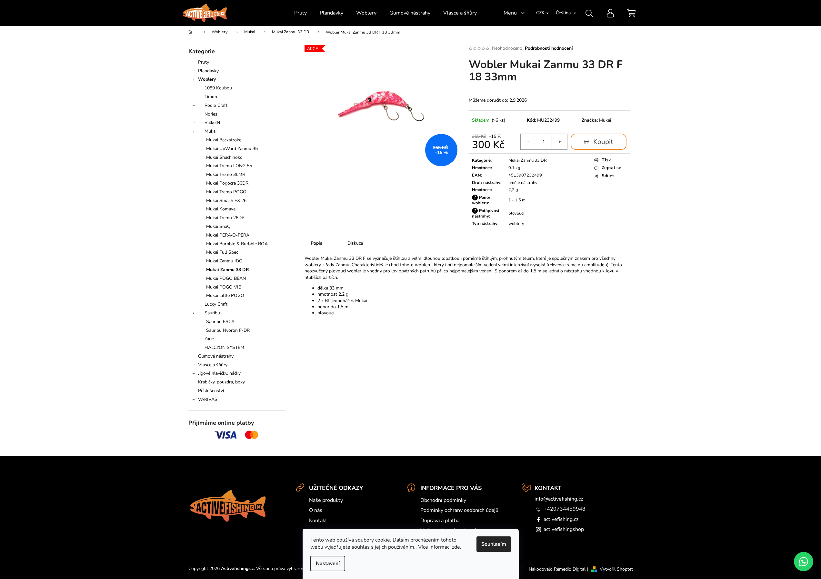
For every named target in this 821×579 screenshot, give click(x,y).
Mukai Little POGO (225, 295)
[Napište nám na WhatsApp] (803, 561)
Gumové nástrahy (216, 356)
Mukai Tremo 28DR (225, 218)
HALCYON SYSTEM (224, 347)
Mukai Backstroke (223, 140)
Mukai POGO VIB (223, 287)
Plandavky (208, 71)
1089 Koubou (218, 88)
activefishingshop (564, 529)
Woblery (207, 79)
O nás (315, 510)
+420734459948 (565, 509)
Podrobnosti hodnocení (549, 48)
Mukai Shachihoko (224, 157)
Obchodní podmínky (443, 500)
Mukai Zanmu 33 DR (227, 270)
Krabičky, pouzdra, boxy (221, 382)
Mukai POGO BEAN (226, 278)
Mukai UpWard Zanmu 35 (232, 149)
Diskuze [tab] (355, 243)
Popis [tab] (316, 243)
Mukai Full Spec (222, 252)
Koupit (603, 141)
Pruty (203, 62)
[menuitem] (300, 13)
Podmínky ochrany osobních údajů (459, 510)
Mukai (210, 131)
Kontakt (318, 520)
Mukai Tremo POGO (226, 192)
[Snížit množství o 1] (528, 141)
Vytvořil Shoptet (616, 569)
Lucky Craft (216, 304)
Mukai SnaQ (218, 226)
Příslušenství (211, 391)
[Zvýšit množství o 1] (559, 141)
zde (456, 547)
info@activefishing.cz (559, 499)
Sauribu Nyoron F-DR (228, 330)
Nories (211, 114)
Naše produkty (326, 500)
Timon (211, 97)
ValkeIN (212, 122)
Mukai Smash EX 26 (226, 201)
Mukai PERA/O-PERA (227, 235)
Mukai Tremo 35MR (225, 174)
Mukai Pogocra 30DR (227, 183)
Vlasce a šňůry (212, 365)
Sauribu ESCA (220, 322)
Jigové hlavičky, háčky (219, 373)
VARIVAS (207, 399)
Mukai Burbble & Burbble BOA (237, 244)
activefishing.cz (561, 519)
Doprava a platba (439, 520)
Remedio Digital (570, 569)
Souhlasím (493, 544)
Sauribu (212, 313)
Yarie (209, 339)
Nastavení (328, 563)
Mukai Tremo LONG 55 (229, 166)
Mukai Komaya (220, 209)
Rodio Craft (216, 105)
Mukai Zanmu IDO (224, 261)
